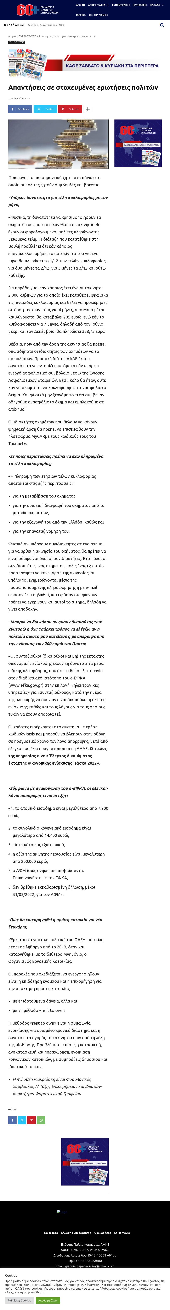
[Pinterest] (31, 1120)
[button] (162, 25)
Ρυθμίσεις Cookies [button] (19, 1300)
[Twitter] (22, 1120)
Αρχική (12, 36)
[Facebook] (12, 1120)
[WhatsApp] (41, 1120)
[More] (88, 109)
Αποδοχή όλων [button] (48, 1300)
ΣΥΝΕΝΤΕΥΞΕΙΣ (27, 36)
